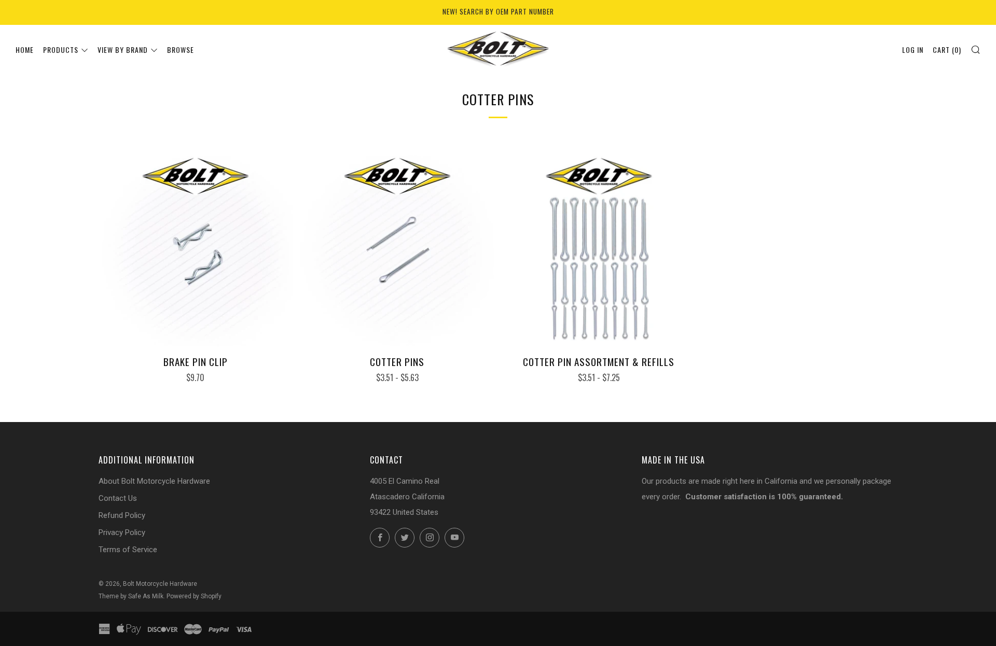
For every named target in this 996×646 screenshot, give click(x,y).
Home (25, 49)
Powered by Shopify (194, 596)
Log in (912, 49)
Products (60, 49)
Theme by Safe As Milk (131, 596)
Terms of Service (128, 549)
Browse (180, 49)
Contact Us (118, 498)
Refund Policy (122, 515)
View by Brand (123, 49)
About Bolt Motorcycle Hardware (154, 481)
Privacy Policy (122, 532)
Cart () (947, 49)
